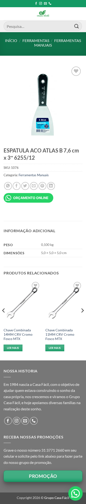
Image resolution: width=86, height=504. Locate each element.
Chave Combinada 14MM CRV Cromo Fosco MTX (18, 334)
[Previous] (4, 320)
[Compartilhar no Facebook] (17, 186)
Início (11, 40)
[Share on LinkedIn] (51, 186)
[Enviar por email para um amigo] (34, 186)
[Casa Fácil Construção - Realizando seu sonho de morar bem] (43, 13)
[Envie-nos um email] (45, 3)
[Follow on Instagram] (40, 3)
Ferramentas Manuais (34, 175)
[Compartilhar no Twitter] (25, 186)
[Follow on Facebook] (36, 3)
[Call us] (49, 3)
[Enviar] (76, 26)
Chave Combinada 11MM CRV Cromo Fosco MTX (59, 334)
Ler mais (13, 347)
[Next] (82, 320)
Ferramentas (35, 40)
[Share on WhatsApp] (8, 186)
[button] (75, 493)
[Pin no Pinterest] (42, 186)
